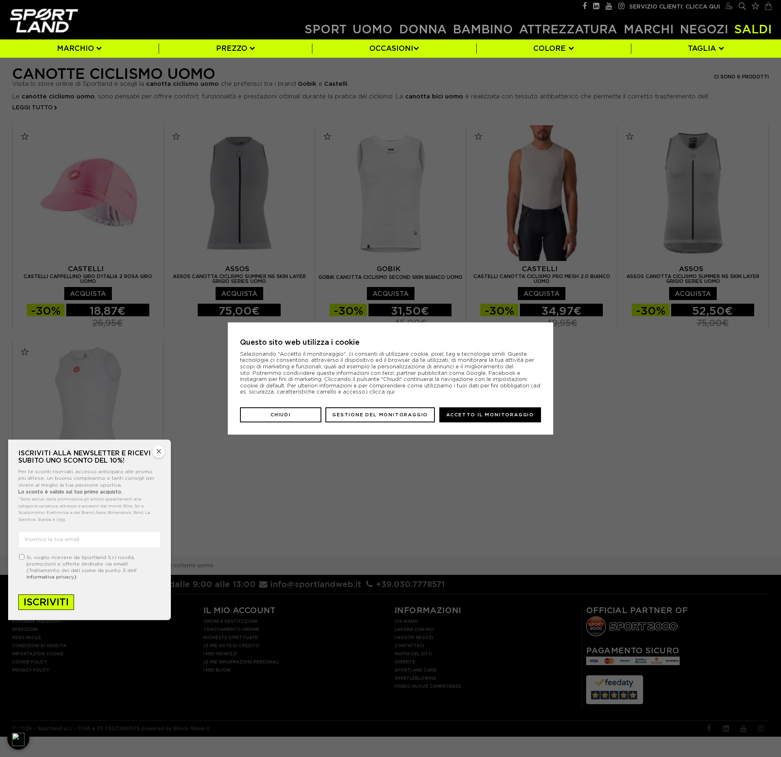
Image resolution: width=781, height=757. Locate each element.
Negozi (704, 29)
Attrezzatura (568, 29)
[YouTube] (609, 5)
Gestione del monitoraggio (380, 414)
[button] (18, 738)
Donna (423, 29)
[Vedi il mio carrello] (768, 5)
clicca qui (382, 392)
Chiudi (281, 414)
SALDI (753, 29)
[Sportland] (44, 20)
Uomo (373, 29)
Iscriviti (46, 601)
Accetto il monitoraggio (490, 414)
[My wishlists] (755, 5)
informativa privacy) (51, 576)
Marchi (649, 29)
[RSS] (596, 5)
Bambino (483, 29)
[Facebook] (584, 5)
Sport (326, 29)
